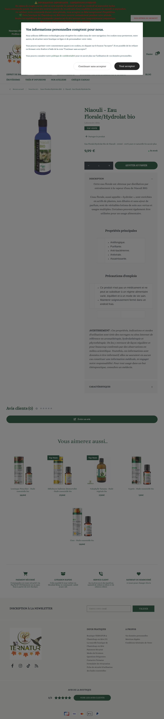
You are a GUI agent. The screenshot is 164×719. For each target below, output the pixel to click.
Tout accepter (127, 66)
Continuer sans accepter (92, 66)
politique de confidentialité (63, 56)
